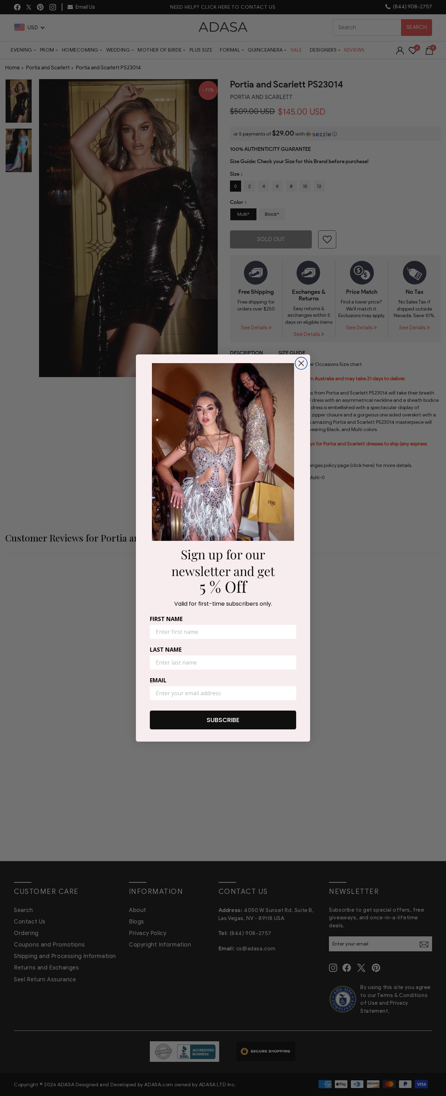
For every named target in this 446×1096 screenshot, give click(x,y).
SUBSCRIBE (223, 719)
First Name (166, 619)
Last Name (166, 649)
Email (158, 680)
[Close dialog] (301, 363)
